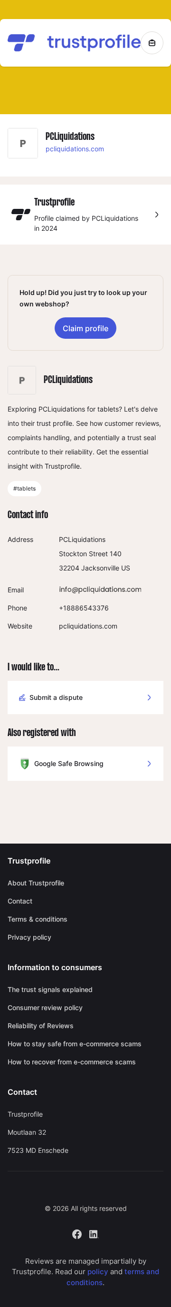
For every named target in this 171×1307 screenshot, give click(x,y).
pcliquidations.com (75, 149)
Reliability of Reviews (41, 1026)
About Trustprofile (36, 883)
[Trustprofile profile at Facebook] (77, 1233)
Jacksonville (100, 568)
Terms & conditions (37, 919)
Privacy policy (29, 937)
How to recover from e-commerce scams (72, 1062)
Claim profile (85, 328)
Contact (20, 901)
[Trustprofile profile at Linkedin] (94, 1233)
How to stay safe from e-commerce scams (75, 1044)
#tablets (24, 488)
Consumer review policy (45, 1007)
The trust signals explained (50, 989)
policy (97, 1271)
